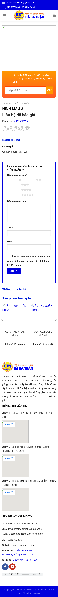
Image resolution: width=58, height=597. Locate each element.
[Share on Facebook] (5, 128)
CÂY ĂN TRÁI (22, 104)
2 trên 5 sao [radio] (29, 179)
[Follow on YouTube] (12, 566)
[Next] (55, 326)
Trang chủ (7, 104)
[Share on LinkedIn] (27, 128)
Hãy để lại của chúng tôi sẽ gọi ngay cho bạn (32, 78)
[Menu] (4, 15)
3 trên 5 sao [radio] (14, 184)
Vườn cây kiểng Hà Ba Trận (17, 554)
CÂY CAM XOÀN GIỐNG (43, 334)
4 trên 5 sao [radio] (14, 190)
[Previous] (2, 326)
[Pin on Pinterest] (21, 128)
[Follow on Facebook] (5, 566)
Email (10, 241)
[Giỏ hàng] (54, 15)
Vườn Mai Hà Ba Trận (27, 550)
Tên (10, 227)
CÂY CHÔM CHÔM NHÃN (15, 334)
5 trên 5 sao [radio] (14, 195)
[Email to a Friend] (16, 128)
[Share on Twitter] (10, 128)
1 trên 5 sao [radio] (12, 179)
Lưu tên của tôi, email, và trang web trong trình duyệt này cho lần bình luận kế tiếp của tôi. (28, 260)
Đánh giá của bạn (17, 175)
